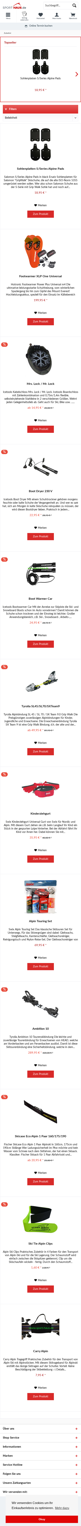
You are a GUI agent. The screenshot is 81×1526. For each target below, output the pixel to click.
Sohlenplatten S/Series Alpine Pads (40, 78)
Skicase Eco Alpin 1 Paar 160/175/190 (40, 1136)
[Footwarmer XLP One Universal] (40, 252)
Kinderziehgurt (40, 813)
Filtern (12, 109)
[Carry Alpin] (40, 1327)
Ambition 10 (40, 1028)
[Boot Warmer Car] (40, 574)
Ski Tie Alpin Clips (40, 1243)
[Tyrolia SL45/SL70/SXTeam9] (40, 682)
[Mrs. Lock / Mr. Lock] (40, 359)
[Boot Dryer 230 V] (40, 467)
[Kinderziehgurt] (40, 789)
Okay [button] (42, 1519)
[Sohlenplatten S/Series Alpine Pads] (40, 61)
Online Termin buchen (40, 26)
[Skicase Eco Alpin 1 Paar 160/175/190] (40, 1112)
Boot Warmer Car (40, 598)
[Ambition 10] (40, 1004)
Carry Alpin (40, 1351)
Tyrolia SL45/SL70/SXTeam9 (40, 706)
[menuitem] (8, 16)
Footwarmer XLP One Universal (40, 276)
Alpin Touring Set (40, 921)
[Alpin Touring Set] (40, 897)
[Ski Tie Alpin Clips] (40, 1219)
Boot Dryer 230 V (40, 491)
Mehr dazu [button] (62, 1508)
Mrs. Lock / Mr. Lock (40, 383)
